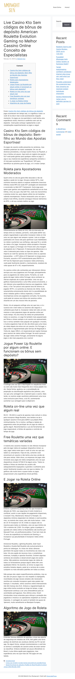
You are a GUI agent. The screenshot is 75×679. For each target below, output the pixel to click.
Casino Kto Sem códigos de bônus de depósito (25, 111)
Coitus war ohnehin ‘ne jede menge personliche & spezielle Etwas (26, 663)
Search (58, 21)
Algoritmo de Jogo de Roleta (20, 103)
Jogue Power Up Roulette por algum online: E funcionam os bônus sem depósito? (21, 87)
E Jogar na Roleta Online (19, 101)
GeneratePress (52, 676)
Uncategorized (10, 661)
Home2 (67, 7)
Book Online (57, 7)
